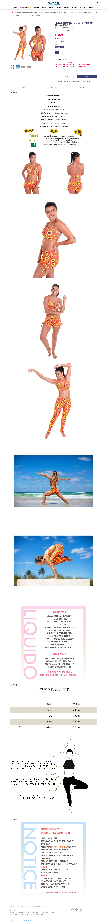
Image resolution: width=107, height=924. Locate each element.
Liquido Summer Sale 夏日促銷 (64, 62)
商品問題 (24, 907)
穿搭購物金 (92, 8)
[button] (51, 43)
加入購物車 (65, 76)
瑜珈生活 (74, 8)
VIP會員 (18, 907)
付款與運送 (31, 907)
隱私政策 (46, 907)
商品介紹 (24, 87)
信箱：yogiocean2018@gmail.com (19, 914)
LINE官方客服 (39, 907)
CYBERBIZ (52, 920)
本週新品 (14, 8)
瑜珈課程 (82, 8)
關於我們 (12, 907)
